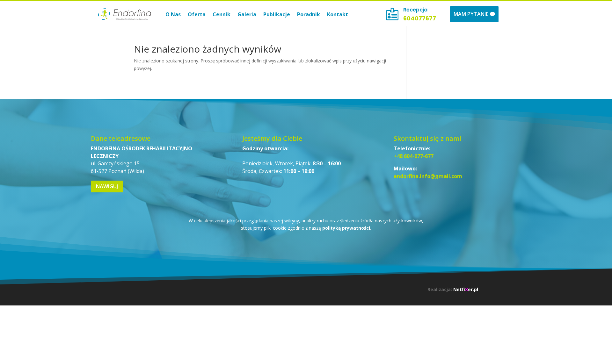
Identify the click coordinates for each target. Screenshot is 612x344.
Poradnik (308, 14)
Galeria (246, 14)
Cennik (221, 14)
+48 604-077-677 (413, 156)
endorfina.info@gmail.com (428, 176)
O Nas (173, 14)
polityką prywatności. (346, 228)
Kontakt (337, 14)
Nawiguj (107, 186)
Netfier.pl (465, 289)
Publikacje (276, 14)
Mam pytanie (471, 14)
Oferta (197, 14)
